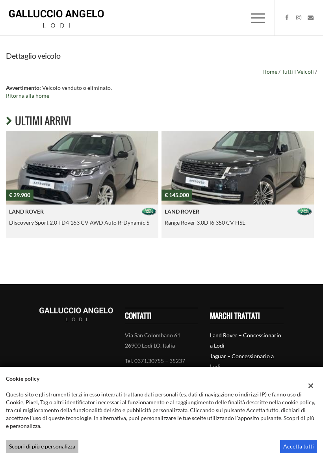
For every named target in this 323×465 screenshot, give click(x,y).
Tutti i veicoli (298, 71)
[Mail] (311, 18)
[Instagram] (299, 18)
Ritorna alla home (27, 95)
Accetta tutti (298, 446)
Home (269, 71)
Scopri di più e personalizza (42, 446)
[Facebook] (287, 18)
